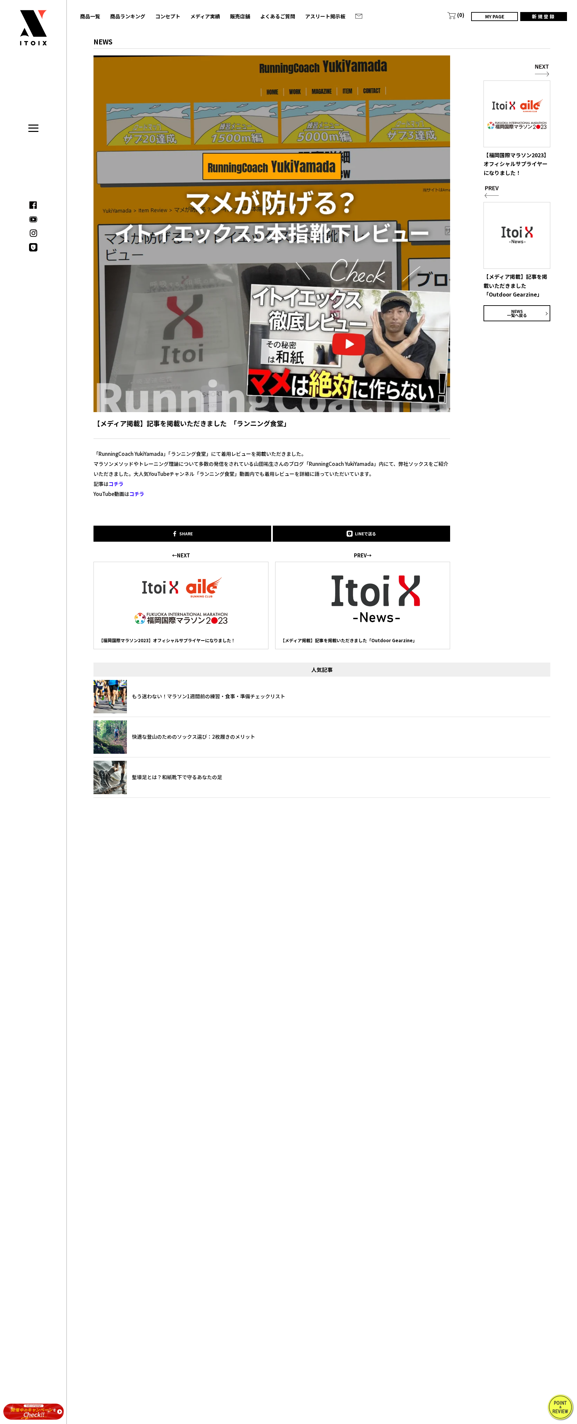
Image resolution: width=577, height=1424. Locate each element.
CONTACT (359, 16)
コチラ (116, 483)
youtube (33, 219)
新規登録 (543, 16)
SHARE (186, 533)
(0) (460, 14)
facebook (33, 205)
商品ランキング (127, 16)
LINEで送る (365, 533)
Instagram (33, 233)
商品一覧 (90, 16)
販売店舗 (240, 16)
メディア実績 (205, 16)
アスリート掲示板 (325, 16)
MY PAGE (494, 16)
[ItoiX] (33, 32)
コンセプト (167, 16)
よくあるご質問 (277, 16)
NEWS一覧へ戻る (517, 313)
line (33, 247)
